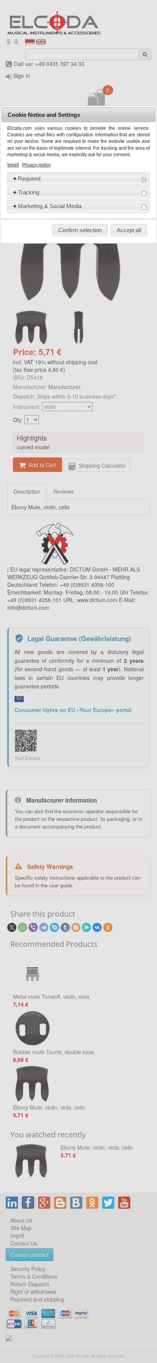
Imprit (13, 165)
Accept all (129, 230)
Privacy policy (36, 165)
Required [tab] (29, 178)
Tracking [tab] (28, 192)
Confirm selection (80, 230)
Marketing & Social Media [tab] (50, 206)
